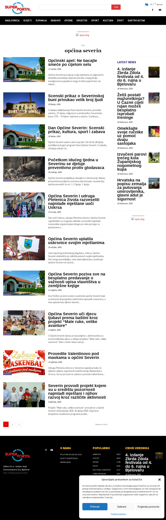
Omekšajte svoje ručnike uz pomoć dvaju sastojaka (130, 136)
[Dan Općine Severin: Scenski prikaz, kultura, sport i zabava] (24, 136)
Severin (7, 81)
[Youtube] (160, 10)
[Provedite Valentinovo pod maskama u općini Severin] (24, 362)
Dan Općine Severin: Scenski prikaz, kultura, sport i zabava (76, 130)
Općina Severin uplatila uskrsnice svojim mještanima (76, 240)
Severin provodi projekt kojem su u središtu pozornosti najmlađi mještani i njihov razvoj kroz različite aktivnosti (77, 391)
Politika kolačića (118, 514)
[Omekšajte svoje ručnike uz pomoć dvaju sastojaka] (154, 131)
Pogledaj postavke (148, 506)
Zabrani (121, 506)
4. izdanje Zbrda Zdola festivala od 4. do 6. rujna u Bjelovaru (130, 76)
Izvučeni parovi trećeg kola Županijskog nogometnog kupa (132, 162)
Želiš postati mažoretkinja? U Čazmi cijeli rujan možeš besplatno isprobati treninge (130, 106)
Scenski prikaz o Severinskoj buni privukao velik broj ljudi (76, 97)
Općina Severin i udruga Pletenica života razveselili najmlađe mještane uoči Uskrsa (73, 202)
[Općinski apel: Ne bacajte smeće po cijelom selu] (24, 69)
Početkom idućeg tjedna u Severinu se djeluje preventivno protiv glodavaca (76, 164)
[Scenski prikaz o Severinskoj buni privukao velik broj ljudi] (24, 104)
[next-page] (19, 424)
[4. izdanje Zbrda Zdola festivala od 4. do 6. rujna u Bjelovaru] (154, 72)
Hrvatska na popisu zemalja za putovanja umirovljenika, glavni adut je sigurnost (131, 189)
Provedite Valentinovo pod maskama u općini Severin (73, 355)
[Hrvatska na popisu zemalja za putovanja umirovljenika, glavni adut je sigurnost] (154, 183)
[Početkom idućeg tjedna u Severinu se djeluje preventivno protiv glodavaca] (24, 168)
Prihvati (95, 506)
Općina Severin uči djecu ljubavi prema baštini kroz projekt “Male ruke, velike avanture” (73, 320)
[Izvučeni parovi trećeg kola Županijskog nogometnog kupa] (154, 157)
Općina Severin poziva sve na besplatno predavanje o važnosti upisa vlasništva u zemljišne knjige (76, 280)
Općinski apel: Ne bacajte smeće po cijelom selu (72, 62)
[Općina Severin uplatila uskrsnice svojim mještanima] (24, 247)
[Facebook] (152, 10)
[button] (159, 479)
